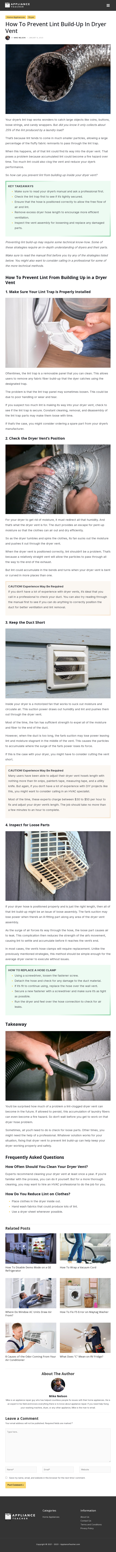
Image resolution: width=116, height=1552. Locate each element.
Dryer (31, 17)
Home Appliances (16, 17)
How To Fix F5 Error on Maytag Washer (84, 1312)
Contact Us (85, 1521)
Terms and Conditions (91, 1524)
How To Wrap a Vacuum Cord (78, 1267)
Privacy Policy (87, 1528)
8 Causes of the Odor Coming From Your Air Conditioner (30, 1358)
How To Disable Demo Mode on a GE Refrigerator (28, 1269)
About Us (84, 1517)
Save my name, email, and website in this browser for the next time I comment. (47, 1478)
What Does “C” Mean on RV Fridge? (81, 1356)
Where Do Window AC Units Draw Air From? (28, 1313)
